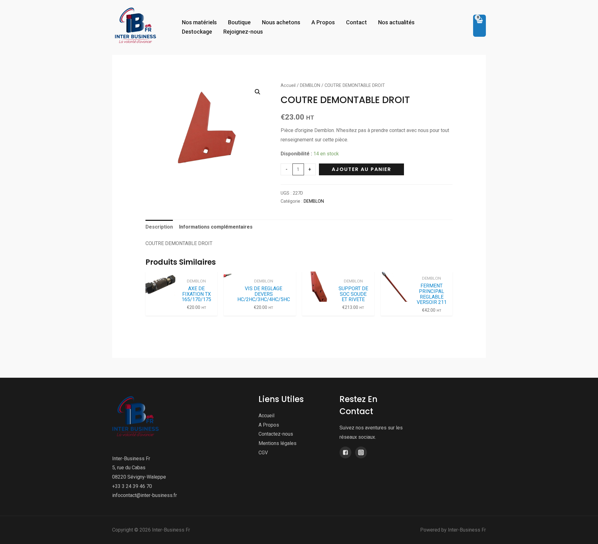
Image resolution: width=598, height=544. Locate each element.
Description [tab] (159, 227)
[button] (257, 91)
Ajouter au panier (361, 169)
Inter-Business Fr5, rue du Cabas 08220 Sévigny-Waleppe (139, 468)
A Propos (269, 425)
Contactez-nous (276, 434)
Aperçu (160, 310)
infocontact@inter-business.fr (144, 495)
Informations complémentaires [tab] (216, 227)
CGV (263, 453)
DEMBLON (310, 85)
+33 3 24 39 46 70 (132, 486)
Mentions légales (278, 443)
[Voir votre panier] (479, 26)
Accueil (288, 85)
